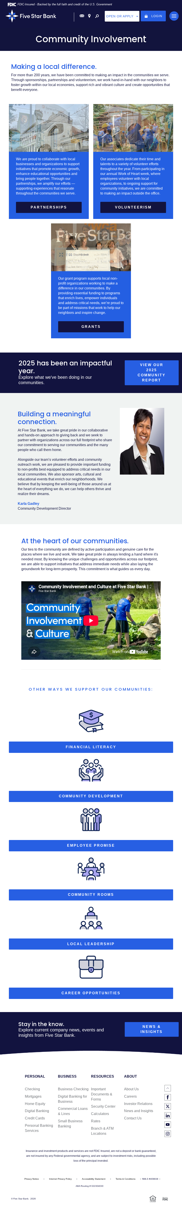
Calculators (100, 1114)
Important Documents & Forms (101, 1094)
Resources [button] (102, 1076)
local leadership (91, 944)
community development (91, 796)
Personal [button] (35, 1076)
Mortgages (33, 1096)
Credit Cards (35, 1118)
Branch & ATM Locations (102, 1131)
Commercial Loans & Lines (73, 1111)
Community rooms (91, 894)
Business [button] (67, 1076)
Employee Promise (91, 845)
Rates (95, 1121)
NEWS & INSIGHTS (151, 1029)
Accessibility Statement (93, 1179)
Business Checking (73, 1089)
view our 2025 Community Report (158, 374)
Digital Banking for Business (72, 1099)
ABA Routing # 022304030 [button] (89, 1186)
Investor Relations (138, 1104)
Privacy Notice (31, 1179)
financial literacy (91, 747)
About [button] (130, 1076)
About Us (131, 1089)
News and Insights (138, 1111)
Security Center (103, 1106)
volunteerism (133, 207)
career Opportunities (91, 993)
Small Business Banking (70, 1123)
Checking (32, 1089)
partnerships (49, 207)
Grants (91, 327)
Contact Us (133, 1118)
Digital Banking (37, 1111)
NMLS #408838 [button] (150, 1179)
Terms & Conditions (125, 1179)
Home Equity (35, 1104)
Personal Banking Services (39, 1128)
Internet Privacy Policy (60, 1179)
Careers (130, 1096)
